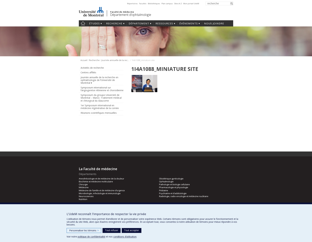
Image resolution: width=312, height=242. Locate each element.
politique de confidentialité (91, 236)
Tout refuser (111, 230)
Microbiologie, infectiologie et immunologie (100, 193)
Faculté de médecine (122, 11)
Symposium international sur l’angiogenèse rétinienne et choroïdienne (102, 89)
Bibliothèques (154, 3)
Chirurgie (83, 184)
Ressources (164, 23)
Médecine (84, 187)
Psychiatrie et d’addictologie (173, 193)
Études (94, 23)
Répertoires (132, 3)
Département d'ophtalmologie (130, 14)
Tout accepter (131, 230)
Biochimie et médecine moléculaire (96, 181)
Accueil (83, 23)
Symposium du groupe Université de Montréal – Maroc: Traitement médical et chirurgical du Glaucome (101, 97)
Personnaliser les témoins (84, 230)
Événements (188, 23)
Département (139, 23)
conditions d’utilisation (124, 236)
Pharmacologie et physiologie (173, 187)
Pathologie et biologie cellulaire (174, 184)
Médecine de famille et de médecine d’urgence (102, 190)
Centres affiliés (88, 72)
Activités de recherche (92, 67)
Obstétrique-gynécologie (171, 178)
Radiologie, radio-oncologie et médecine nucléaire (183, 196)
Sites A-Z (178, 3)
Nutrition (83, 199)
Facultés (142, 3)
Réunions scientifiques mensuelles (99, 112)
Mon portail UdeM (191, 3)
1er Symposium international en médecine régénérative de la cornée (100, 107)
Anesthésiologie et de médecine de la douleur (101, 178)
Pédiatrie (163, 190)
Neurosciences (86, 196)
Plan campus (167, 3)
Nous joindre (214, 23)
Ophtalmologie (166, 181)
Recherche (114, 23)
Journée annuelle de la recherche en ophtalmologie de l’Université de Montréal (115, 60)
